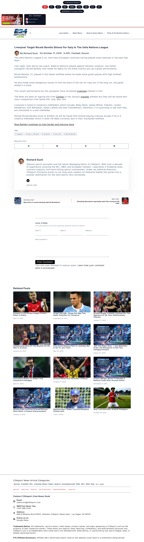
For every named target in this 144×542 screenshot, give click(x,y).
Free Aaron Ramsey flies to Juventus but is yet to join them (71, 347)
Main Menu (77, 33)
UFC (97, 484)
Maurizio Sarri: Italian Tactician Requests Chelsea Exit (71, 410)
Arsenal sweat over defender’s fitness (70, 379)
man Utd (57, 134)
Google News (23, 520)
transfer (85, 96)
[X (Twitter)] (57, 146)
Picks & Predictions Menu (118, 33)
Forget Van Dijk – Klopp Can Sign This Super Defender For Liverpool (69, 314)
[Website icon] (28, 180)
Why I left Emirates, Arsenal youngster (111, 409)
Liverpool (82, 91)
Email (38, 230)
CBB (86, 7)
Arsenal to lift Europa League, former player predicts (30, 314)
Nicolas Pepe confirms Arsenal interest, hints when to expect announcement (30, 410)
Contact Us (71, 489)
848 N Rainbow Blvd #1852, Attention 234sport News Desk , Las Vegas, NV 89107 (54, 514)
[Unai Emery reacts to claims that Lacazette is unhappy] (31, 367)
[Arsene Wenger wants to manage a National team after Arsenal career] (112, 367)
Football (76, 53)
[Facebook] (28, 146)
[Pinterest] (86, 146)
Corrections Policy (45, 489)
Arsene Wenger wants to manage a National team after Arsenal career (109, 379)
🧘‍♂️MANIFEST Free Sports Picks (72, 11)
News (50, 484)
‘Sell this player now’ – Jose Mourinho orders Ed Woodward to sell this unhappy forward (110, 348)
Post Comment (45, 262)
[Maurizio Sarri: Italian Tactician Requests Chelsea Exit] (72, 398)
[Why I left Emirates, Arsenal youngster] (112, 398)
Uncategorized (68, 484)
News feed (25, 489)
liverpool (46, 134)
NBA (45, 7)
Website (89, 230)
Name (63, 230)
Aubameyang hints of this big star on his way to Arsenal (31, 347)
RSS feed (16, 489)
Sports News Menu (95, 33)
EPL (99, 7)
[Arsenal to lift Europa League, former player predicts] (31, 301)
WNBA (72, 7)
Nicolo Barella (70, 134)
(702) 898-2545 (24, 508)
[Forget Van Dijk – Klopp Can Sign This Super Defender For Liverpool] (72, 301)
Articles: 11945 (32, 185)
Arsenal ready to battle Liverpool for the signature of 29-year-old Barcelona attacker (112, 315)
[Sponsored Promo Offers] (12, 19)
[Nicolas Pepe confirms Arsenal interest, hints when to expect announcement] (31, 398)
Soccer (85, 53)
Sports (57, 484)
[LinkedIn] (114, 146)
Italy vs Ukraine (32, 134)
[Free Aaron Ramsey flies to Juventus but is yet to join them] (72, 334)
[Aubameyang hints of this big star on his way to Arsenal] (31, 334)
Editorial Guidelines (59, 489)
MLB (58, 7)
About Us (34, 489)
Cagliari (60, 96)
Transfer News (40, 484)
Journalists (63, 33)
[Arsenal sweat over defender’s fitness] (72, 367)
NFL (51, 7)
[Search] (30, 33)
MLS (92, 7)
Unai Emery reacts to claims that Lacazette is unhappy (28, 379)
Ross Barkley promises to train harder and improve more (44, 124)
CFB (79, 7)
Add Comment (41, 239)
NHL (64, 7)
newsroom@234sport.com (28, 502)
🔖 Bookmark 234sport (72, 2)
